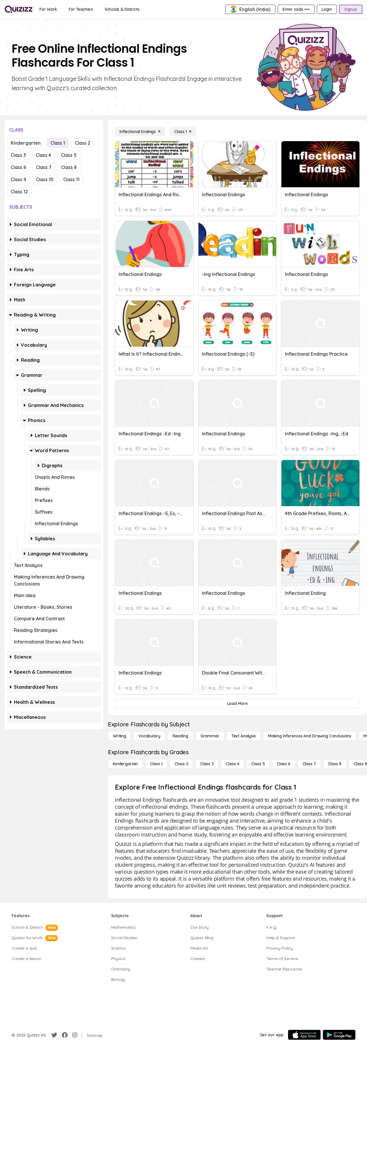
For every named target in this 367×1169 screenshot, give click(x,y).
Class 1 (57, 143)
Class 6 (18, 167)
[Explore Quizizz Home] (18, 9)
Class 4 (43, 155)
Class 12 (19, 191)
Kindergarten (26, 143)
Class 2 (82, 143)
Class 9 (18, 179)
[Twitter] (54, 1035)
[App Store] (304, 1035)
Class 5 (69, 155)
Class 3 (18, 155)
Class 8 (69, 167)
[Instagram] (74, 1035)
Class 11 (71, 179)
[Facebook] (65, 1035)
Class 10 (44, 179)
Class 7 (43, 167)
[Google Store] (339, 1035)
